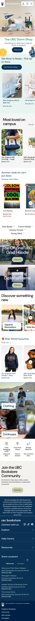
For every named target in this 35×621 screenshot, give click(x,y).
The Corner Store (8, 592)
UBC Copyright (5, 615)
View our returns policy (28, 454)
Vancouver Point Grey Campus (13, 568)
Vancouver (10, 564)
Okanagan (20, 564)
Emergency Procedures (8, 609)
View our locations (17, 454)
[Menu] (31, 4)
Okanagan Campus (8, 576)
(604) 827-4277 (6, 589)
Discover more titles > (10, 179)
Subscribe (17, 490)
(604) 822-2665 (6, 572)
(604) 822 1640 (6, 596)
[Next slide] (30, 92)
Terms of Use (5, 612)
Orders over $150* (6, 454)
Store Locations (9, 556)
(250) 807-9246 (6, 580)
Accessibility (5, 618)
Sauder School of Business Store (14, 584)
